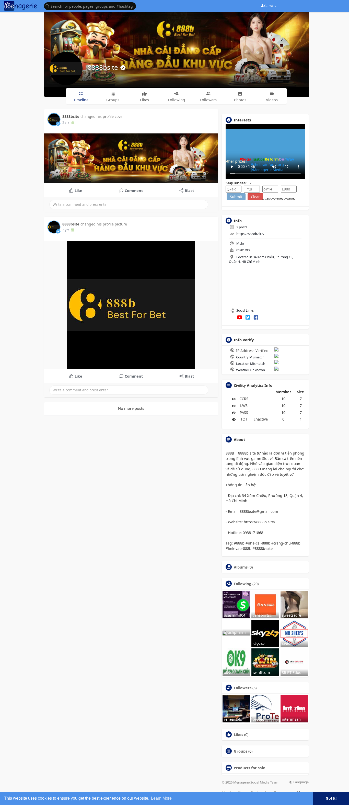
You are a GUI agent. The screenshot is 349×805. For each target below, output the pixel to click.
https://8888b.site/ (250, 233)
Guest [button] (268, 5)
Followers (242, 688)
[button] (91, 6)
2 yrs (65, 122)
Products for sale (249, 768)
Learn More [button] (161, 798)
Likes (238, 734)
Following (242, 584)
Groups (240, 751)
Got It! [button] (331, 798)
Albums (241, 567)
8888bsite (104, 67)
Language (301, 782)
